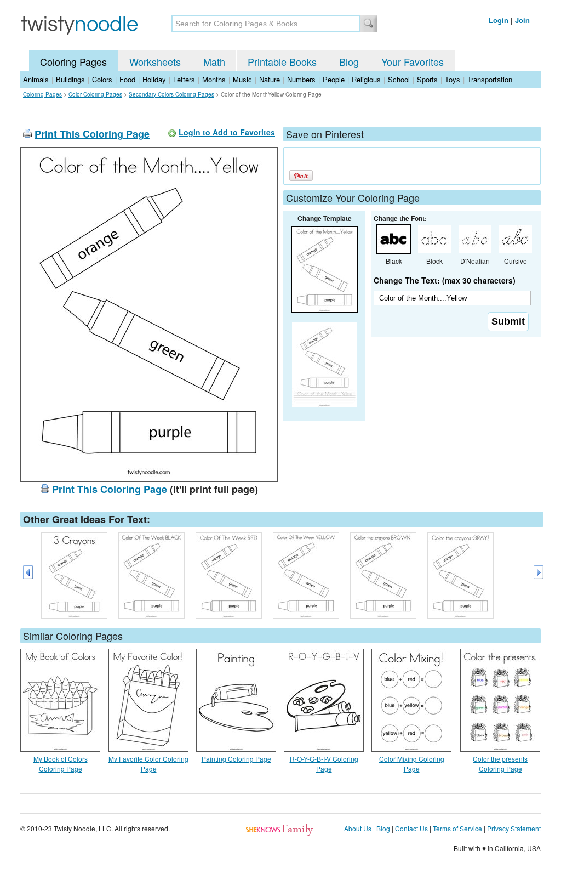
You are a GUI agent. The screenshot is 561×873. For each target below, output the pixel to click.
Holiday (154, 79)
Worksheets (155, 61)
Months (214, 79)
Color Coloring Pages (95, 94)
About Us (357, 828)
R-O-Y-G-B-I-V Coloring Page (324, 763)
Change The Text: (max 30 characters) (445, 280)
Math (214, 61)
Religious (366, 79)
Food (127, 79)
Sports (427, 79)
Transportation (489, 79)
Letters (184, 79)
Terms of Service (457, 828)
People (334, 79)
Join (522, 20)
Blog (349, 61)
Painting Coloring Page (236, 758)
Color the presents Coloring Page (500, 763)
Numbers (301, 79)
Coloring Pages (73, 61)
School (399, 79)
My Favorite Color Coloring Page (148, 763)
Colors (102, 79)
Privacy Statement (514, 828)
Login (498, 20)
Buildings (70, 79)
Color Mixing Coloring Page (411, 763)
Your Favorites (412, 61)
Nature (269, 79)
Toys (452, 79)
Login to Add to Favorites (227, 132)
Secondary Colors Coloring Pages (171, 94)
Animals (36, 79)
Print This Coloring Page (92, 134)
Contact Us (411, 828)
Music (242, 79)
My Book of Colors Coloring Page (60, 763)
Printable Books (282, 61)
